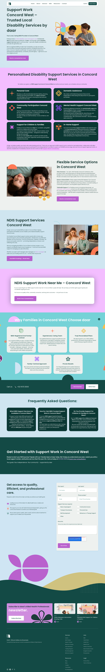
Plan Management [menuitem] (69, 651)
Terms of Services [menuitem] (87, 663)
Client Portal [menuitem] (86, 640)
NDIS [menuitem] (50, 3)
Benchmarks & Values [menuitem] (88, 648)
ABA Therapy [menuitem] (68, 640)
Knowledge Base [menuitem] (68, 669)
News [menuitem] (66, 663)
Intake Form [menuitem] (86, 642)
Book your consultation (25, 298)
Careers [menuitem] (67, 665)
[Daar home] (9, 3)
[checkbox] (77, 512)
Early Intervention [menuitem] (69, 646)
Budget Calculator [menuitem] (88, 651)
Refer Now (92, 387)
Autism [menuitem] (66, 638)
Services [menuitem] (44, 3)
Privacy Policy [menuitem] (86, 660)
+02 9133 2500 (23, 386)
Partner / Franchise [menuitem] (88, 646)
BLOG (55, 615)
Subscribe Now (16, 618)
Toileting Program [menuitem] (69, 648)
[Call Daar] (15, 387)
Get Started (78, 387)
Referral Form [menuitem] (86, 644)
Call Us (85, 3)
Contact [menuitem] (64, 3)
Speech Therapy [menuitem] (68, 642)
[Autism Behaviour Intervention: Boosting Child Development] (64, 608)
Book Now (93, 3)
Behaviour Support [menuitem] (69, 653)
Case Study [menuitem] (67, 667)
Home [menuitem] (32, 3)
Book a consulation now (18, 58)
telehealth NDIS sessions (63, 189)
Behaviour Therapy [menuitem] (69, 644)
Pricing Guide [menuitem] (86, 653)
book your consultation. (77, 459)
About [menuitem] (38, 3)
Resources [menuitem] (57, 3)
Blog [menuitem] (66, 660)
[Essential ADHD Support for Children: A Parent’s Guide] (87, 608)
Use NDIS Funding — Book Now (20, 258)
